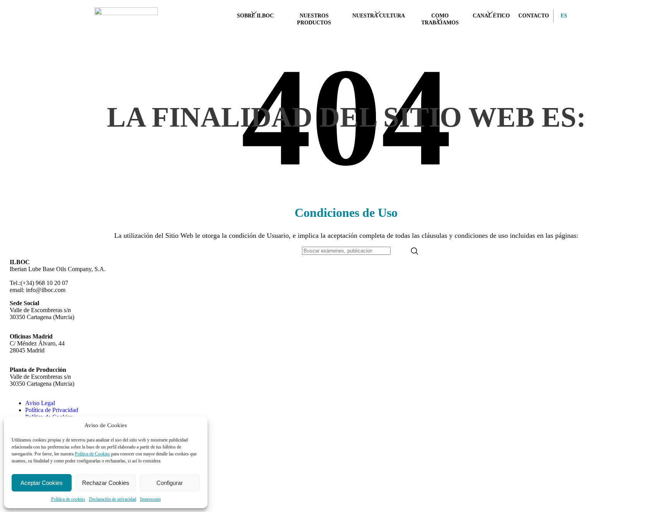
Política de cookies (68, 499)
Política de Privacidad (51, 410)
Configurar (169, 482)
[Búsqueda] (415, 251)
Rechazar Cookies (105, 482)
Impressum (150, 499)
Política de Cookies (92, 454)
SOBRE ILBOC (255, 16)
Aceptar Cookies (42, 482)
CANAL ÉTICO (491, 16)
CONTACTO (533, 16)
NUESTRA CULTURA (378, 16)
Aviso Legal (40, 403)
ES (562, 16)
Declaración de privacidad (112, 499)
